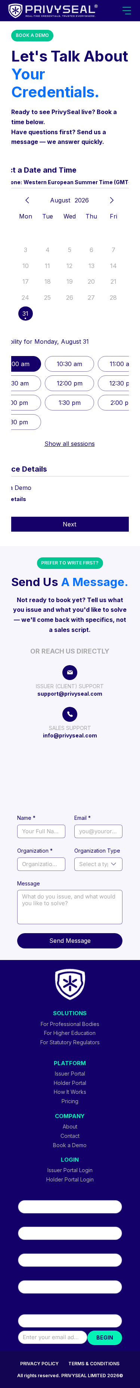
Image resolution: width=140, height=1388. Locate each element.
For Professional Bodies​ (70, 1024)
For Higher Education (70, 1033)
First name (32, 1193)
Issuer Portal (70, 1073)
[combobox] (98, 864)
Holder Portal (70, 1083)
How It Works (70, 1092)
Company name (39, 1246)
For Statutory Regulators (70, 1042)
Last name (30, 1220)
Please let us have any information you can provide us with (65, 1304)
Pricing (70, 1101)
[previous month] (27, 200)
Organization (35, 850)
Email (82, 818)
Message (28, 883)
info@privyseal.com (70, 735)
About (70, 1126)
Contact (70, 1136)
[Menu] (126, 10)
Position (29, 1273)
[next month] (111, 200)
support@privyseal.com (69, 693)
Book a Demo (70, 1145)
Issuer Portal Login (70, 1170)
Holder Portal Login (70, 1179)
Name (26, 818)
